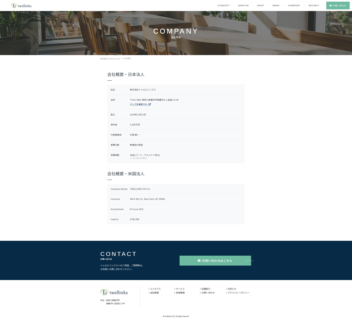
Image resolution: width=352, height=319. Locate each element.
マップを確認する (139, 104)
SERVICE (243, 5)
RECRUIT (314, 5)
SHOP (260, 5)
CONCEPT (224, 5)
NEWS (276, 5)
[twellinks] (21, 5)
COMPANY (294, 5)
